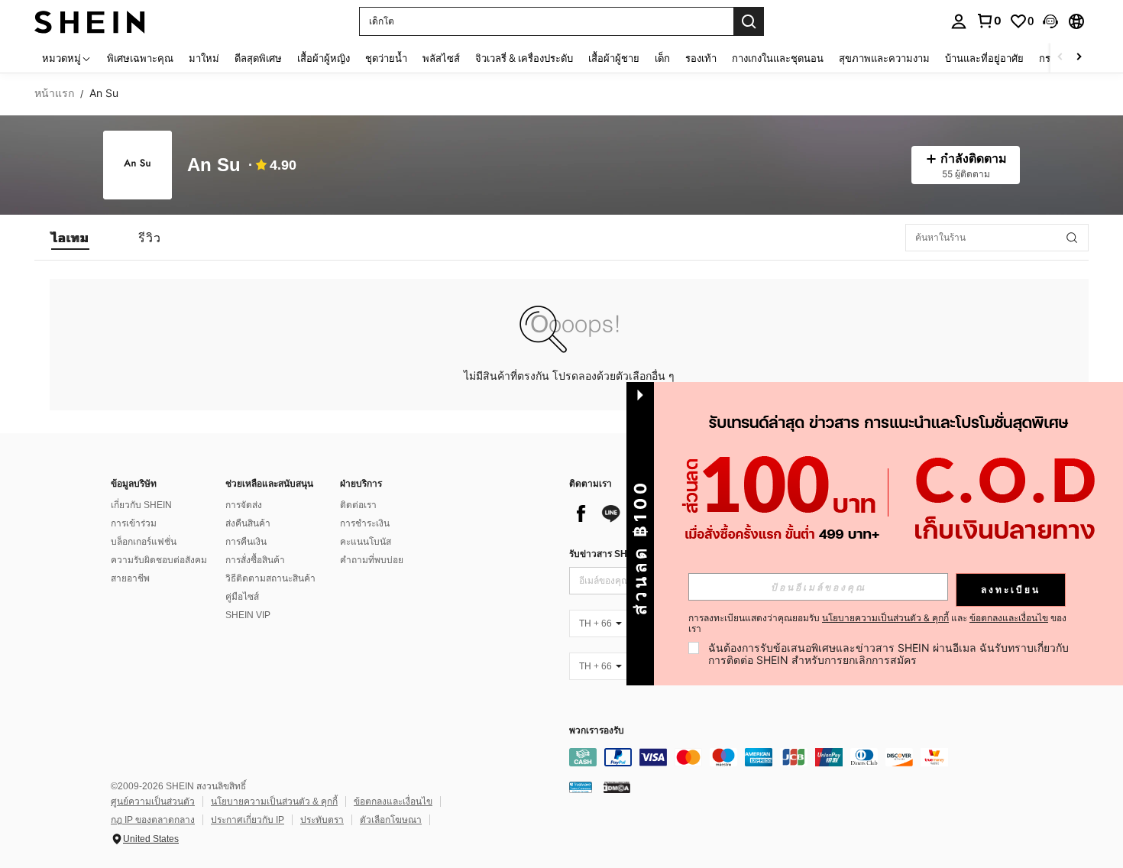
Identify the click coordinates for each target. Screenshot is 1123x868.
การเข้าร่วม (134, 523)
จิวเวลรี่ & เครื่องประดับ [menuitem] (524, 58)
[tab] (70, 238)
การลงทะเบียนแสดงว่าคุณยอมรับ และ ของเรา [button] (877, 623)
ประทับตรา (322, 820)
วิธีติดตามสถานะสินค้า (270, 578)
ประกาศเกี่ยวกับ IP (247, 820)
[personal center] (959, 21)
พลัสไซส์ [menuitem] (441, 58)
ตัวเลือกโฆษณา (391, 820)
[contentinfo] (798, 757)
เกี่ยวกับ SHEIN (141, 505)
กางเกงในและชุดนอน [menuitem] (778, 58)
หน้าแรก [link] (54, 93)
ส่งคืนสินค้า (247, 523)
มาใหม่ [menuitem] (204, 58)
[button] (1050, 21)
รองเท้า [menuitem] (701, 58)
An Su (214, 165)
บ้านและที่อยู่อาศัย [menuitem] (984, 58)
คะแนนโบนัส (365, 541)
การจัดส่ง (243, 505)
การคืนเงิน (246, 541)
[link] (989, 20)
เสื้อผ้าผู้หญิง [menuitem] (323, 58)
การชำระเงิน (365, 523)
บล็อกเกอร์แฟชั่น (143, 541)
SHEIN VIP (247, 615)
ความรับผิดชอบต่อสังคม (159, 560)
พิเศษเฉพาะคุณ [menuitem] (140, 58)
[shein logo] (89, 21)
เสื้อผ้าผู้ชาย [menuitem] (613, 58)
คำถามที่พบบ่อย (371, 560)
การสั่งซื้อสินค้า (255, 560)
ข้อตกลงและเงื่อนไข (393, 801)
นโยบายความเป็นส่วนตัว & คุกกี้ (274, 801)
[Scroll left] (1060, 58)
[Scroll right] (1078, 58)
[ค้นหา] (748, 21)
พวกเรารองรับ (596, 731)
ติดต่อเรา (358, 505)
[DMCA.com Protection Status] (617, 787)
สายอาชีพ (130, 578)
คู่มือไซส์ (242, 596)
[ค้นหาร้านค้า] (1072, 238)
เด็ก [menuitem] (662, 58)
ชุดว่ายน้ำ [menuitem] (386, 58)
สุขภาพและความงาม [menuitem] (884, 58)
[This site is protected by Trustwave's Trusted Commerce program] (580, 787)
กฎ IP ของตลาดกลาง (153, 820)
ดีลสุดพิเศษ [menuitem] (258, 58)
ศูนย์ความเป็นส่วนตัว (153, 801)
